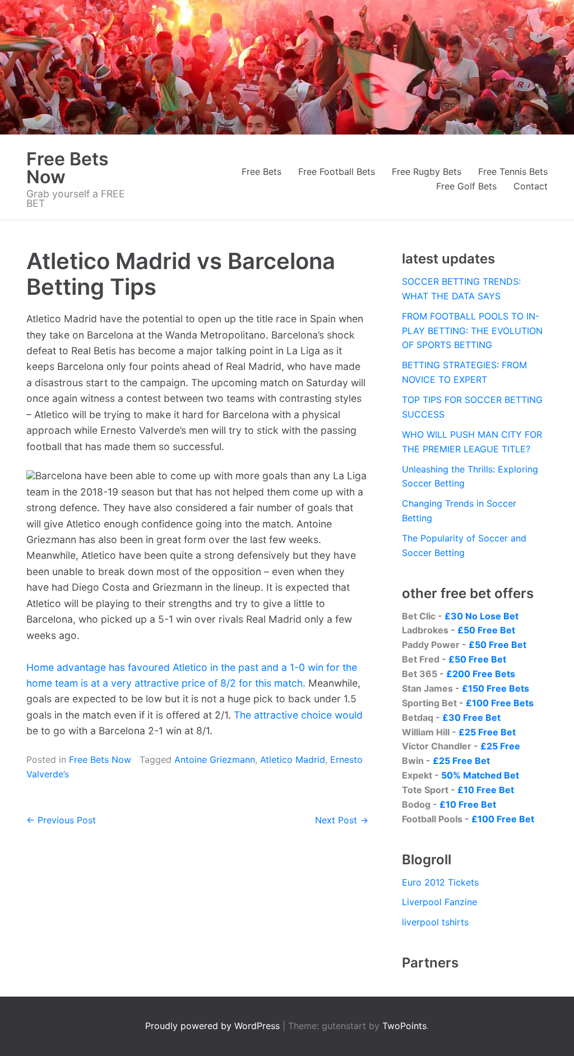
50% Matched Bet (480, 775)
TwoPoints (404, 1025)
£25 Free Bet (487, 732)
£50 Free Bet (486, 630)
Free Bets (261, 171)
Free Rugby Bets (426, 171)
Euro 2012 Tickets (440, 882)
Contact (530, 186)
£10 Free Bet (485, 789)
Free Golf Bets (466, 186)
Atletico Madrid (292, 759)
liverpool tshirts (435, 922)
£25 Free (500, 746)
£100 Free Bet (502, 819)
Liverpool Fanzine (439, 901)
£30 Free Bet (471, 717)
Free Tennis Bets (513, 171)
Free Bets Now (67, 168)
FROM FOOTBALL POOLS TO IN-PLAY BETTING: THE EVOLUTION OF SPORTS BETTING (472, 331)
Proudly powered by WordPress (214, 1025)
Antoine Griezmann (214, 759)
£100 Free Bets (500, 702)
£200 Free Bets (480, 673)
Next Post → (341, 820)
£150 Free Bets (495, 688)
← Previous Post (61, 820)
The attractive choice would (298, 715)
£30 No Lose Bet (482, 616)
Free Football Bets (336, 171)
